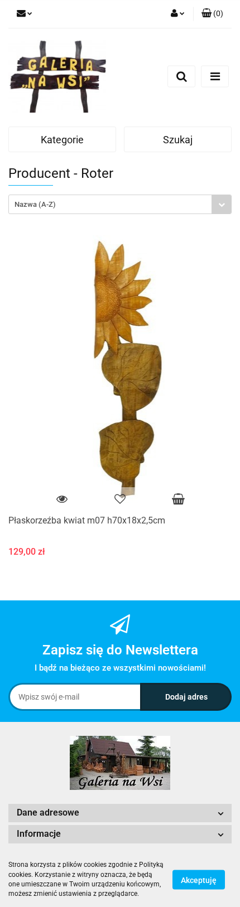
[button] (212, 14)
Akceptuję (199, 879)
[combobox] (120, 204)
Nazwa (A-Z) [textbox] (35, 204)
